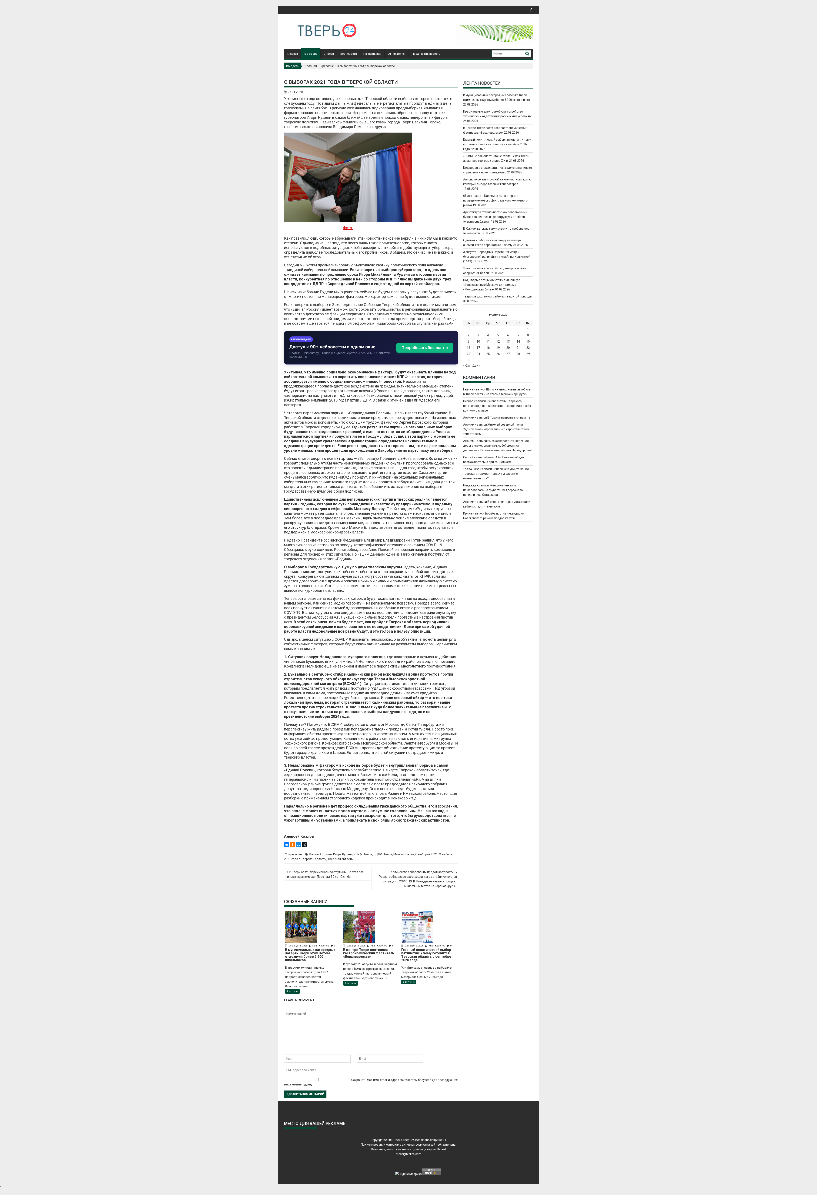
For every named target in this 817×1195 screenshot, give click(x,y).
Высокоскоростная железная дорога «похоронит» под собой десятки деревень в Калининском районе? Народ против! (497, 445)
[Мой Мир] (298, 844)
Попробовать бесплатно (424, 347)
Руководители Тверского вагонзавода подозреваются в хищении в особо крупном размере (497, 405)
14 (518, 341)
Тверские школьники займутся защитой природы (497, 296)
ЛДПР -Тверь (382, 854)
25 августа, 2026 (298, 945)
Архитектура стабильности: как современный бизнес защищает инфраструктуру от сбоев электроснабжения (495, 216)
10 (478, 341)
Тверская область (340, 859)
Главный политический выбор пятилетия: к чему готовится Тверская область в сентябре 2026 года (497, 144)
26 (498, 354)
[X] (304, 844)
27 (508, 354)
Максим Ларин (403, 854)
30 (468, 360)
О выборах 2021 (426, 854)
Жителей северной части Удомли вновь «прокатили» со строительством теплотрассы (496, 429)
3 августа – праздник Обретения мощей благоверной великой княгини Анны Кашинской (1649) (496, 256)
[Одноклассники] (292, 844)
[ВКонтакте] (286, 844)
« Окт (466, 365)
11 (488, 341)
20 (508, 347)
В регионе (310, 53)
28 (518, 354)
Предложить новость (426, 53)
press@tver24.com (408, 1154)
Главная (292, 53)
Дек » (476, 365)
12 (498, 341)
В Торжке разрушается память (509, 417)
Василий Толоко (320, 854)
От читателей (396, 53)
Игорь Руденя (343, 854)
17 (478, 347)
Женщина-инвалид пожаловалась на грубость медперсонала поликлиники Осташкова (493, 490)
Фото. (348, 228)
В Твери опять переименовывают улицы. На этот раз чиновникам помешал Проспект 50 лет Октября (325, 874)
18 (488, 347)
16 (468, 347)
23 (468, 354)
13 (508, 341)
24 (478, 354)
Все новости (348, 53)
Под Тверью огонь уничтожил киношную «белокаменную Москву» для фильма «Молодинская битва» (491, 284)
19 (498, 347)
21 (518, 347)
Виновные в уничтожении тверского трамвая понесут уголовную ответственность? (496, 473)
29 (528, 354)
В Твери (329, 53)
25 (488, 354)
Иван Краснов (321, 945)
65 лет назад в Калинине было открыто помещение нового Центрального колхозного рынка (495, 200)
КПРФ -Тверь (363, 854)
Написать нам (372, 53)
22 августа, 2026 (356, 945)
